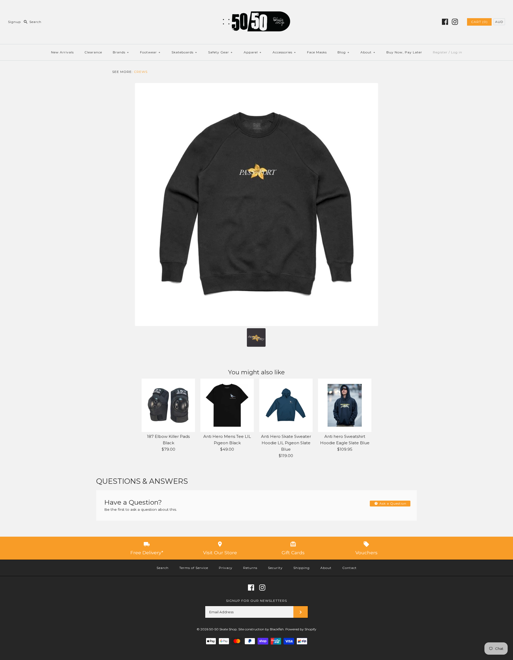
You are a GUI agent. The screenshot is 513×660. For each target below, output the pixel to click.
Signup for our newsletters (256, 601)
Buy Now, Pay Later (404, 52)
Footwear (150, 52)
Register (440, 52)
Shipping (301, 568)
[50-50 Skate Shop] (256, 8)
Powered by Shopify (300, 629)
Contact (349, 568)
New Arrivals (62, 52)
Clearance (93, 52)
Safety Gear (220, 52)
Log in (456, 52)
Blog (343, 52)
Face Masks (317, 52)
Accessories (284, 52)
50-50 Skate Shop (223, 629)
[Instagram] (455, 22)
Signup (14, 22)
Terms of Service (193, 568)
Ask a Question (392, 503)
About (367, 52)
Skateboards (184, 52)
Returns (250, 568)
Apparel (253, 52)
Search (163, 568)
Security (275, 568)
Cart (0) (479, 22)
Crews (140, 72)
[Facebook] (445, 22)
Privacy (225, 568)
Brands (121, 52)
